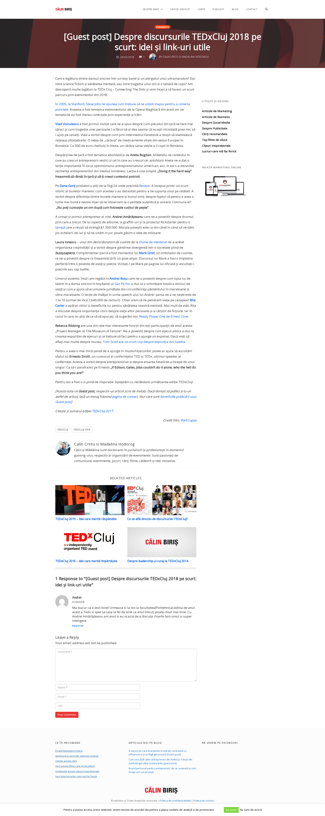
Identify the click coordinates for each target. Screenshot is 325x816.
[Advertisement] (236, 247)
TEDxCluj (62, 429)
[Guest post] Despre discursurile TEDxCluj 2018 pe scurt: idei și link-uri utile (162, 42)
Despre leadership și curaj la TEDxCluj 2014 (157, 561)
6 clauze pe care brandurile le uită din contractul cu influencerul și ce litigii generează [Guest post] (157, 752)
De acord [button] (231, 809)
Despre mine (151, 9)
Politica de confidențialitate (175, 800)
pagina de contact (125, 396)
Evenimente (162, 27)
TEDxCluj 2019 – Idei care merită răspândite (86, 519)
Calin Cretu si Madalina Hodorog (104, 444)
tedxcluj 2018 (82, 429)
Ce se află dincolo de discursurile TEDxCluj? (157, 519)
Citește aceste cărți (66, 761)
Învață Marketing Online (69, 751)
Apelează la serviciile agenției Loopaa (76, 756)
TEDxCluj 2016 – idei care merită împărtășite (86, 561)
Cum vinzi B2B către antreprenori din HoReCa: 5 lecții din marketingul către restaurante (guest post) (160, 761)
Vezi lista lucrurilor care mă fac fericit (76, 776)
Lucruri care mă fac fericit (219, 151)
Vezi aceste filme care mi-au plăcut (75, 766)
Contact (252, 9)
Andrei (76, 597)
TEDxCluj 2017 (102, 411)
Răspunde (78, 625)
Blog (235, 9)
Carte (201, 9)
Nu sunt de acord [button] (251, 809)
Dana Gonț (67, 185)
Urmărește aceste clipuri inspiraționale (77, 771)
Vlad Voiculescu (67, 124)
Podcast (218, 9)
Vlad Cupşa (188, 420)
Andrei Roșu (119, 278)
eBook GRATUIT (180, 9)
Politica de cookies (203, 800)
